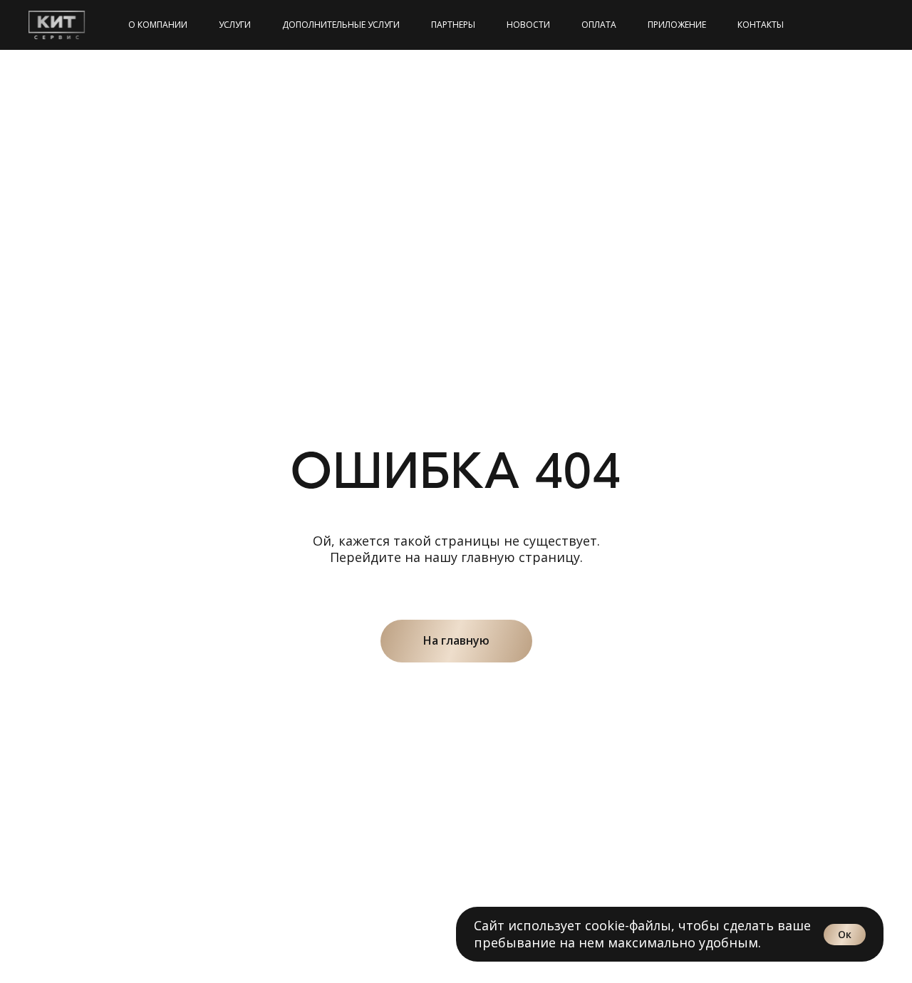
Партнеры (453, 25)
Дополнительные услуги (341, 25)
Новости (528, 25)
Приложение (677, 25)
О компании (157, 25)
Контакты (760, 25)
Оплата (598, 25)
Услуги (235, 25)
